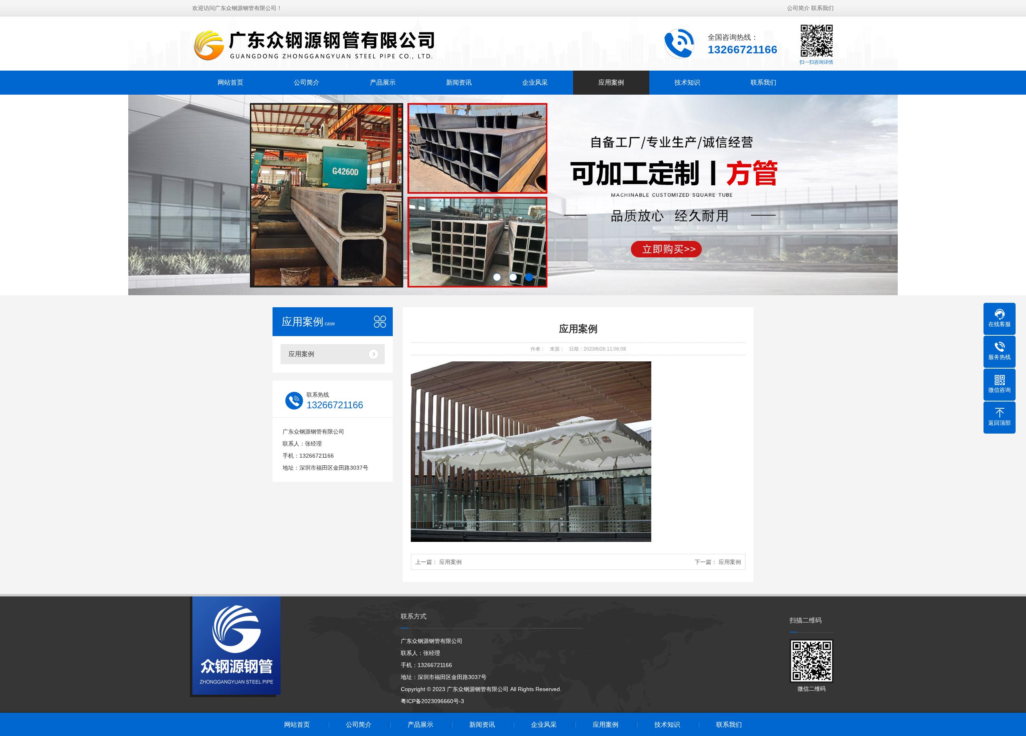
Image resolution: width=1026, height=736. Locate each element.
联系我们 (822, 8)
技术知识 (687, 82)
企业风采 (535, 82)
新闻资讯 (459, 82)
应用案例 (611, 82)
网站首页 (230, 82)
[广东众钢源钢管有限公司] (315, 45)
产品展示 (383, 82)
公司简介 (798, 8)
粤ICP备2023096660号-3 (432, 701)
